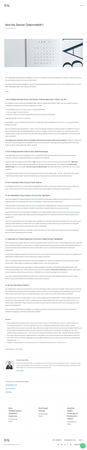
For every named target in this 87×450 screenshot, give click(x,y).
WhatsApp (8, 392)
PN (71, 444)
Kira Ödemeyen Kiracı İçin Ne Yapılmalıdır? (29, 201)
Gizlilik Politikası (78, 444)
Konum (81, 440)
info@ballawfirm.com (11, 385)
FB (61, 444)
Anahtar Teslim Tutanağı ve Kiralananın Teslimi (72, 413)
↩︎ (18, 340)
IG (64, 444)
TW (58, 444)
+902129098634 (56, 440)
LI (67, 444)
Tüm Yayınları (20, 370)
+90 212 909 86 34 (10, 388)
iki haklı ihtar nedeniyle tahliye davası (67, 214)
